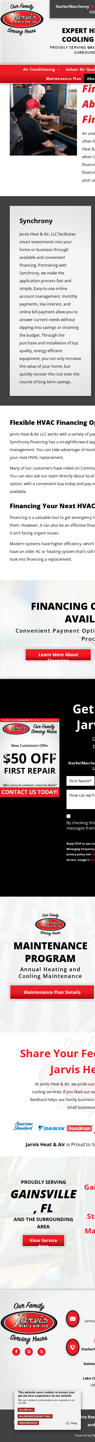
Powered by (83, 1435)
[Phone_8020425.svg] (73, 1353)
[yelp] (42, 1352)
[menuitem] (41, 69)
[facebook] (16, 1352)
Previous (6, 759)
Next (53, 759)
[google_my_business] (29, 1352)
